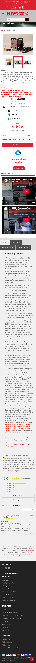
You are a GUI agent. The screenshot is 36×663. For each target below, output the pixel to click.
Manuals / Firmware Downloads (11, 618)
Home (3, 31)
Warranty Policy (7, 595)
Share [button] (4, 534)
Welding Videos (6, 624)
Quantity (28, 135)
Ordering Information (8, 583)
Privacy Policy (6, 589)
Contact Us (5, 580)
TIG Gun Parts (6, 645)
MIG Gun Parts (6, 639)
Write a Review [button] (19, 495)
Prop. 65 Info (5, 621)
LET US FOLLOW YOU (10, 573)
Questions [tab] (15, 505)
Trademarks (5, 627)
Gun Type (4, 135)
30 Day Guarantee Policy (9, 592)
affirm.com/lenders (28, 550)
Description (5, 242)
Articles (4, 610)
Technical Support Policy (9, 601)
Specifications (16, 242)
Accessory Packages (23, 247)
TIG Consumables (7, 642)
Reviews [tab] (4, 505)
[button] (31, 534)
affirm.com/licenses (17, 556)
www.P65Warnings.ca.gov (10, 471)
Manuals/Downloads (8, 247)
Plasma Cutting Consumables (11, 648)
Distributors (5, 630)
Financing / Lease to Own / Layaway (13, 615)
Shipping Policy (6, 586)
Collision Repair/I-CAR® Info (10, 612)
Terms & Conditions (8, 598)
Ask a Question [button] (19, 500)
